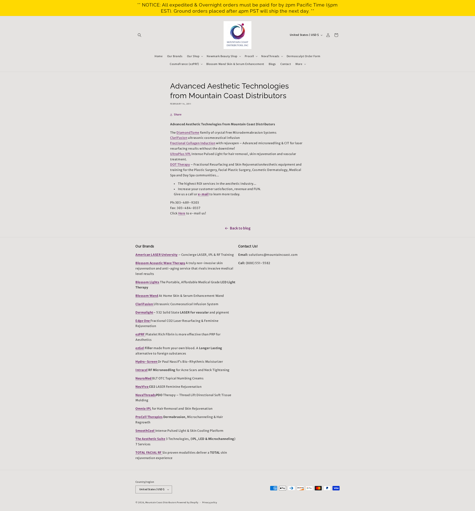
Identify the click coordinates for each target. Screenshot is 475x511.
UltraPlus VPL (180, 154)
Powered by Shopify (187, 502)
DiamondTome (187, 132)
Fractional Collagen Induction (192, 143)
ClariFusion (178, 138)
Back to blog (240, 228)
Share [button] (178, 114)
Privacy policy (209, 502)
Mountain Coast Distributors (160, 502)
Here (181, 213)
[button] (139, 35)
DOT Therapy (180, 164)
